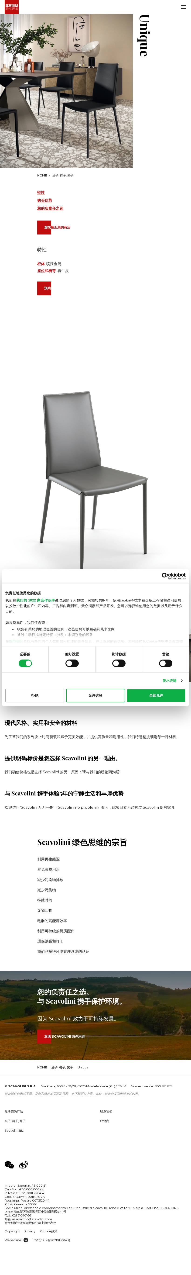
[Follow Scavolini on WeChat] (9, 1165)
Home (42, 175)
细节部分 (16, 641)
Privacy (29, 1231)
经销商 (104, 1121)
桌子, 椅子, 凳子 (62, 175)
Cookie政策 (48, 1231)
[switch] (72, 663)
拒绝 (34, 695)
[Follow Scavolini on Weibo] (23, 1165)
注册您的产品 (14, 1111)
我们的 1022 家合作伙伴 (35, 600)
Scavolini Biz (14, 1130)
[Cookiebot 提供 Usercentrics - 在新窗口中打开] (165, 576)
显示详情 (170, 681)
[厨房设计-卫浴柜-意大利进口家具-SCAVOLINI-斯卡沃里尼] (12, 7)
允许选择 (95, 695)
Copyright (12, 1231)
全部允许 (156, 695)
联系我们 (106, 1111)
